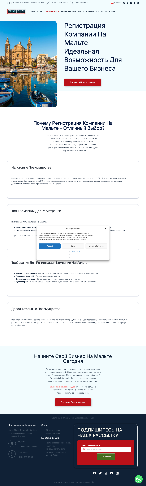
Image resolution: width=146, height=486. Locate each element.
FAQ (106, 11)
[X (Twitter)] (127, 3)
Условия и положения (56, 452)
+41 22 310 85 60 (82, 3)
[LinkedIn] (138, 3)
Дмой (32, 11)
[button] (105, 228)
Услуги (39, 11)
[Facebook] (124, 3)
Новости (99, 11)
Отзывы (112, 11)
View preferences (96, 246)
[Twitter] (100, 473)
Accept (50, 246)
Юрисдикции (51, 11)
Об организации (53, 430)
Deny (73, 246)
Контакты (90, 11)
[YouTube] (134, 3)
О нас (80, 11)
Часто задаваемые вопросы (58, 443)
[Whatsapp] (139, 479)
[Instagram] (131, 3)
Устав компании (53, 433)
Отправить (106, 456)
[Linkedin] (117, 473)
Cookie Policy (75, 251)
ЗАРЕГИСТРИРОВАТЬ (68, 11)
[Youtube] (111, 473)
